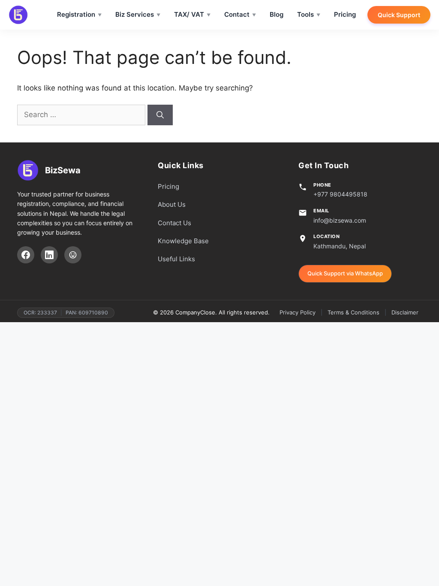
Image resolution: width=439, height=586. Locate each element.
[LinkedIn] (49, 254)
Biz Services (134, 14)
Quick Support (399, 14)
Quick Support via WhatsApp (345, 273)
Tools (305, 14)
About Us (172, 204)
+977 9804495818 (340, 194)
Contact (237, 14)
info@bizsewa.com (339, 220)
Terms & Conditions (353, 312)
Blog (276, 14)
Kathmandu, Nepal (339, 246)
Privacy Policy (298, 312)
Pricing (345, 14)
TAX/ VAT (189, 14)
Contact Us (174, 223)
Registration (76, 14)
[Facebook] (25, 254)
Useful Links (176, 259)
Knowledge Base (183, 241)
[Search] (160, 115)
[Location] (72, 254)
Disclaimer (404, 312)
